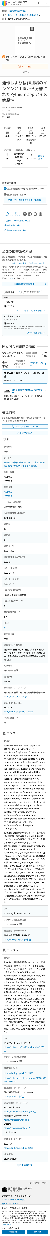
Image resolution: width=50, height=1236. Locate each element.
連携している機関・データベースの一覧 (28, 263)
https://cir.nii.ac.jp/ (13, 1096)
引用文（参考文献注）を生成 (18, 220)
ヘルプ (10, 278)
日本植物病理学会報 (17, 10)
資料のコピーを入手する (12, 1203)
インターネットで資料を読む (13, 1199)
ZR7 (5, 627)
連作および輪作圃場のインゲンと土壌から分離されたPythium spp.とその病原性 (24, 464)
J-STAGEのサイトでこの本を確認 (29, 310)
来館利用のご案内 (36, 364)
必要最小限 (13, 1231)
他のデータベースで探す (17, 230)
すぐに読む (26, 66)
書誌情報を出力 (13, 225)
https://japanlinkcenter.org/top (19, 1111)
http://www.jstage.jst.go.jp (16, 939)
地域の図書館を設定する (24, 284)
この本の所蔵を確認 (34, 332)
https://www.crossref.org (15, 1127)
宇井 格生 (8, 495)
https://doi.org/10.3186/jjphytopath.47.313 (24, 1047)
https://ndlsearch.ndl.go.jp (16, 696)
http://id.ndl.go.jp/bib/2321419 (18, 711)
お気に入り (8, 216)
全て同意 (37, 1231)
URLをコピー (16, 216)
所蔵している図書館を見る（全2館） (25, 200)
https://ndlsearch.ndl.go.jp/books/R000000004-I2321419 (25, 1079)
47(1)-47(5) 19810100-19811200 (23, 14)
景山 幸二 (8, 491)
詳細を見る (41, 157)
